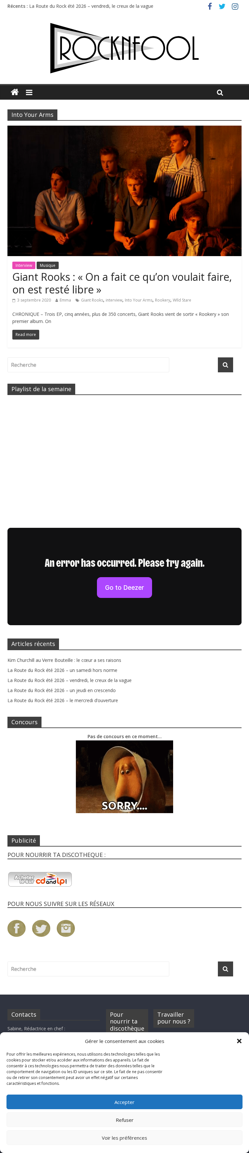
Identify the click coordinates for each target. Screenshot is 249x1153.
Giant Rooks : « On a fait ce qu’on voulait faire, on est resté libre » (122, 283)
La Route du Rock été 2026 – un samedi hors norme (62, 670)
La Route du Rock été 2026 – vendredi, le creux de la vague (91, 6)
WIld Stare (182, 300)
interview (114, 300)
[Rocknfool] (124, 48)
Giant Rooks (92, 300)
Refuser (125, 1120)
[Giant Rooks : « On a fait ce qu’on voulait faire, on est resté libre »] (124, 129)
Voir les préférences (124, 1137)
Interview (24, 265)
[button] (239, 1041)
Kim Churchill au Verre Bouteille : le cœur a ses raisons (64, 660)
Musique (47, 265)
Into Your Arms (138, 300)
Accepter (124, 1102)
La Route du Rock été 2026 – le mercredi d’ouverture (62, 700)
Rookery (162, 300)
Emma (65, 300)
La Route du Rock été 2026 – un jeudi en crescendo (61, 690)
